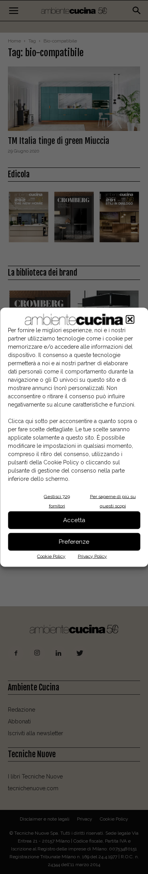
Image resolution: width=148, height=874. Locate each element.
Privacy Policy (92, 556)
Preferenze (74, 541)
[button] (130, 319)
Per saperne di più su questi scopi (113, 500)
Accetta (74, 520)
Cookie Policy (51, 556)
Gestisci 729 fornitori (57, 500)
